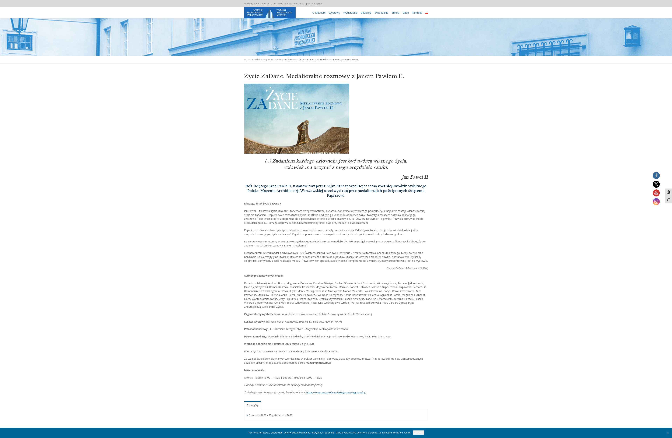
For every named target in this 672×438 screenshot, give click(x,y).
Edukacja (366, 12)
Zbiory (395, 12)
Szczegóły (252, 405)
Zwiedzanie (381, 12)
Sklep (406, 12)
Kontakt (417, 12)
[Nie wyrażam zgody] (667, 433)
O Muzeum (319, 12)
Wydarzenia (350, 12)
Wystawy (334, 12)
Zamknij (418, 432)
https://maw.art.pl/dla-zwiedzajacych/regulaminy (335, 392)
